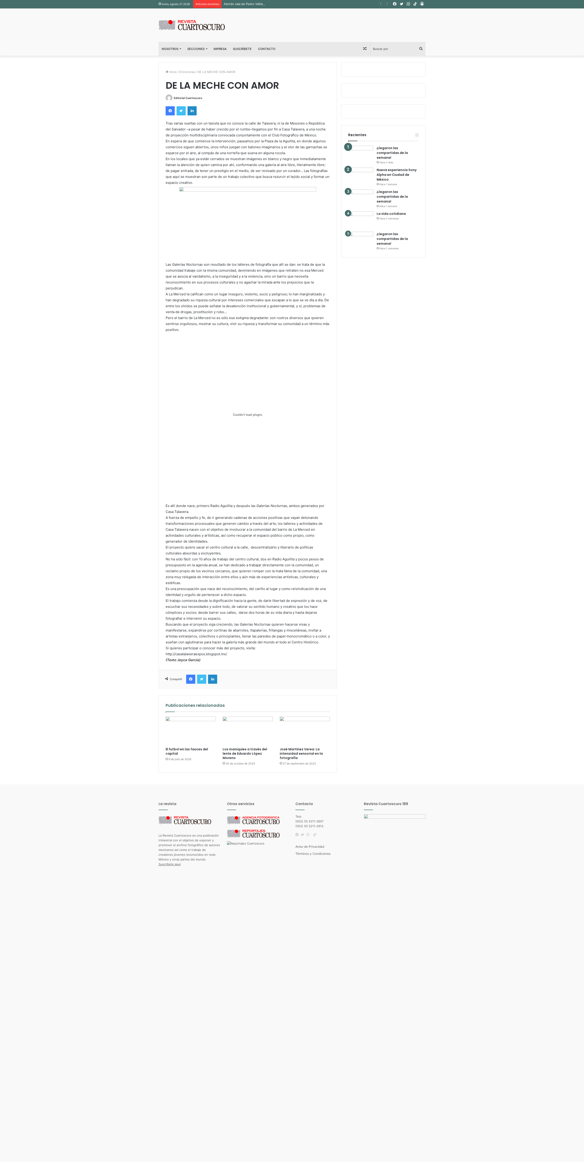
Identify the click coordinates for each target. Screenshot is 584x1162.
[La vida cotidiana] (360, 220)
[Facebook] (298, 834)
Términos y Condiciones (313, 853)
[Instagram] (309, 834)
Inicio (172, 72)
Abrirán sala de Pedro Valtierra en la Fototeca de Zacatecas (266, 4)
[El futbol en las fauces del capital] (191, 731)
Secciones (196, 49)
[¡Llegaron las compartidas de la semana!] (360, 154)
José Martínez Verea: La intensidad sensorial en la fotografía (301, 753)
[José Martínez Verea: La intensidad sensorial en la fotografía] (305, 731)
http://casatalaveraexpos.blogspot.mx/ (196, 654)
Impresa (220, 49)
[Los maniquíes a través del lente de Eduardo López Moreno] (248, 731)
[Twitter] (303, 834)
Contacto (266, 49)
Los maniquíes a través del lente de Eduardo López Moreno (245, 753)
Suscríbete (242, 49)
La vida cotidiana (391, 213)
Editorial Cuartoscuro (188, 98)
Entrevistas (187, 72)
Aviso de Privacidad (309, 846)
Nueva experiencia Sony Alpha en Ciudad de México (397, 175)
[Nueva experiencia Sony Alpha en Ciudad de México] (360, 176)
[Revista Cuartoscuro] (197, 25)
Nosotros (170, 49)
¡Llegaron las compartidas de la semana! (392, 153)
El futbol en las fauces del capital (187, 751)
